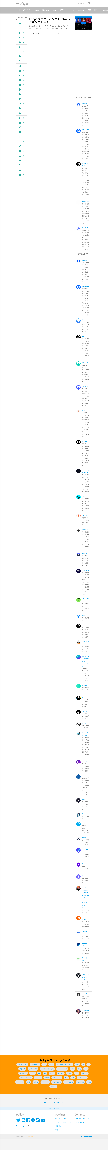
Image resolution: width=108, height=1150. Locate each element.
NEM (96, 10)
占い (76, 1073)
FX (88, 1064)
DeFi (77, 1064)
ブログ (57, 1130)
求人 (66, 1077)
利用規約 (58, 1126)
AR (39, 1073)
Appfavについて (60, 1118)
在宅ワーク (19, 1082)
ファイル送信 (57, 1082)
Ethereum (45, 10)
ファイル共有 (69, 1082)
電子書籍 (60, 1073)
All (19, 10)
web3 (51, 1064)
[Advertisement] (83, 64)
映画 (79, 1069)
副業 (28, 1082)
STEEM (62, 10)
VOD (72, 1069)
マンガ (69, 1073)
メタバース (23, 1073)
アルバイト (45, 1082)
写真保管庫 (80, 1082)
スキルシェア (57, 1077)
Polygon (71, 10)
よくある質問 (79, 1122)
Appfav (23, 3)
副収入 (36, 1082)
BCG (44, 1064)
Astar (54, 10)
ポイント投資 (33, 1069)
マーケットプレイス (47, 1069)
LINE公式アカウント (82, 1118)
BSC (89, 10)
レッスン (38, 1077)
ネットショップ (62, 1069)
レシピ (52, 1073)
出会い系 (84, 1073)
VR (45, 1073)
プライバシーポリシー (63, 1122)
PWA (89, 1082)
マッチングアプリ (25, 1077)
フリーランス (82, 1077)
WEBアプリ (27, 10)
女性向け (53, 1086)
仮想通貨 (22, 1069)
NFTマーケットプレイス (64, 1064)
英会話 (47, 1077)
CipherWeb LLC (29, 1136)
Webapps (81, 3)
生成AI (32, 1073)
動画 (86, 1069)
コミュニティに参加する (54, 1102)
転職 (73, 1077)
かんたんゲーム (22, 1064)
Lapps (37, 10)
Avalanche (81, 10)
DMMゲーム (35, 1064)
